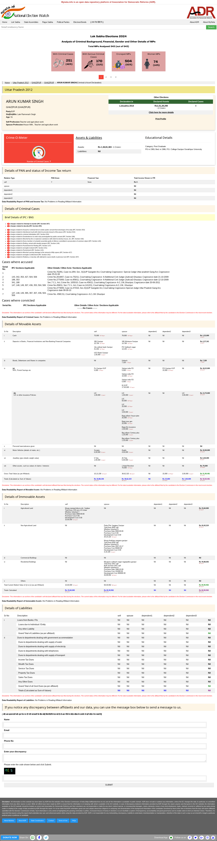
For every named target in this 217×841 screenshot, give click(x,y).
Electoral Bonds (79, 22)
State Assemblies (31, 22)
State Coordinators (37, 821)
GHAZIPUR (36, 83)
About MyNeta (209, 22)
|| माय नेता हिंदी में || (96, 22)
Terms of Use (63, 821)
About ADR (194, 22)
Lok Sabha (15, 22)
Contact (51, 821)
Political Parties (63, 22)
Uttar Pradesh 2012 (21, 83)
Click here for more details (161, 112)
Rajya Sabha (47, 22)
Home (4, 22)
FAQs (74, 821)
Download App (161, 837)
